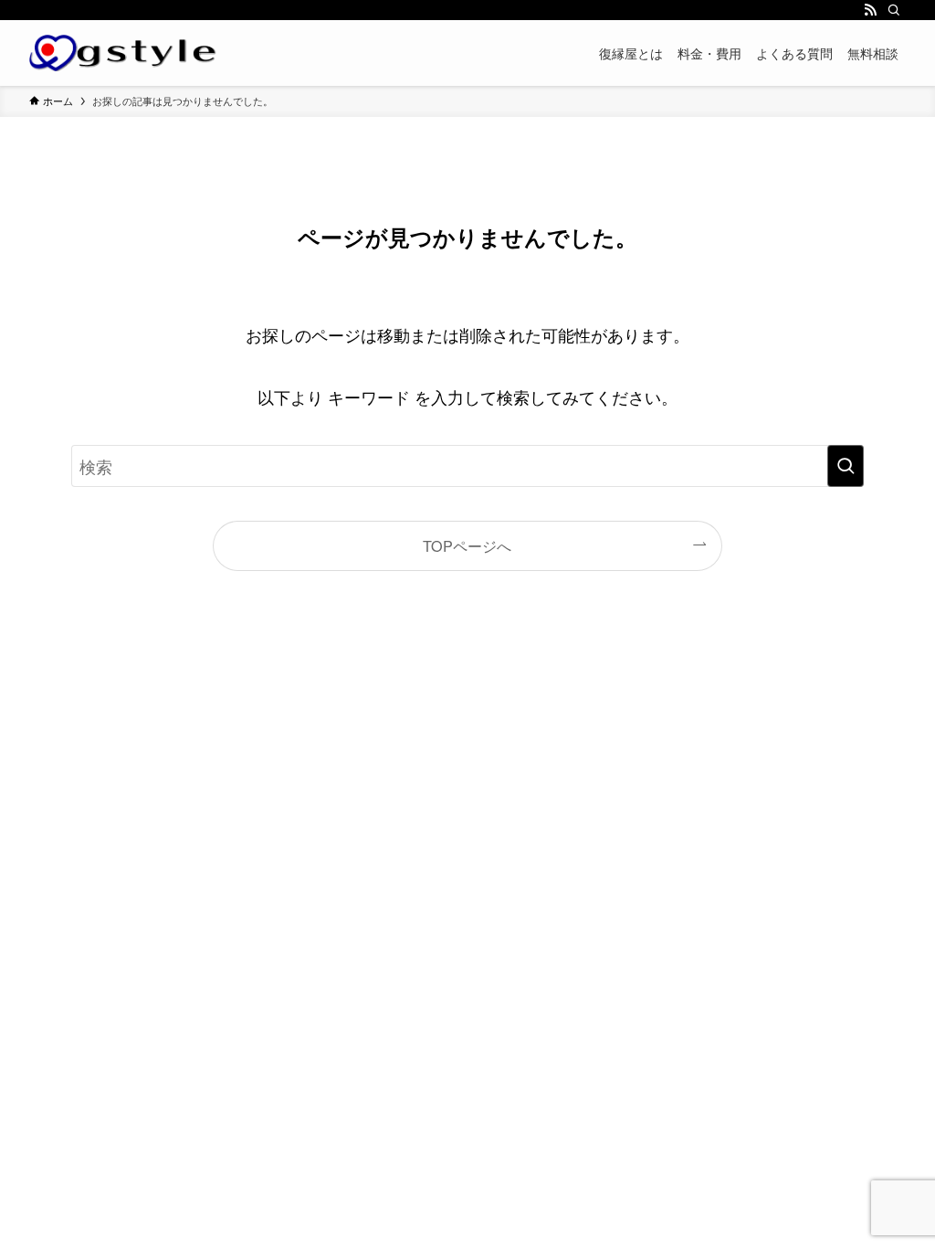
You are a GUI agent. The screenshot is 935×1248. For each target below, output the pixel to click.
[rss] (870, 10)
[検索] (894, 10)
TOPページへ (467, 545)
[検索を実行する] (845, 466)
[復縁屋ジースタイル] (122, 53)
